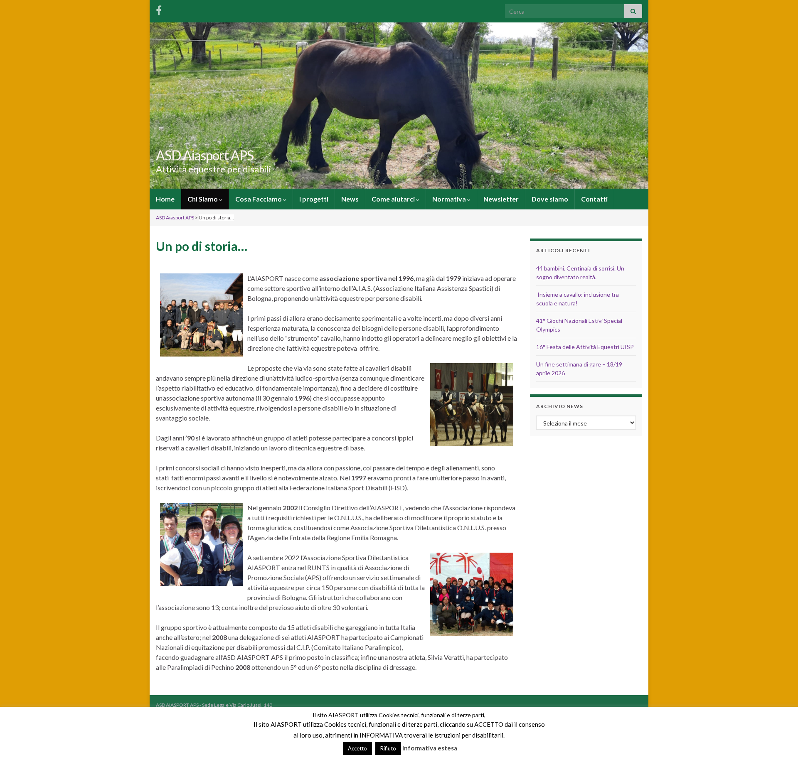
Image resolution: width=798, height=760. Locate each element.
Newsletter (501, 199)
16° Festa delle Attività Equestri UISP (585, 346)
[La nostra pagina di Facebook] (159, 9)
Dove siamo (550, 199)
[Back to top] (779, 741)
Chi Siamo (203, 199)
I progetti (313, 199)
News (350, 199)
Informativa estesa (429, 748)
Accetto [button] (357, 748)
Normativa (449, 199)
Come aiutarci (394, 199)
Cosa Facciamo (259, 199)
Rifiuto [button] (388, 748)
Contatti (594, 199)
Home (165, 199)
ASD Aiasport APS (205, 155)
